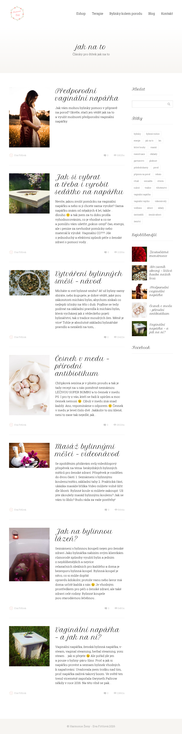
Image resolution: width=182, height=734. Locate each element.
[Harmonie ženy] (17, 13)
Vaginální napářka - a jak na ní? (159, 328)
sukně (137, 187)
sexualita (148, 181)
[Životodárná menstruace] (139, 254)
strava (160, 181)
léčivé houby (139, 147)
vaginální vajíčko (142, 201)
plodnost (153, 160)
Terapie (97, 13)
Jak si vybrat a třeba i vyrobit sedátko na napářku (89, 184)
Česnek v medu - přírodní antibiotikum (161, 309)
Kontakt (167, 13)
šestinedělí (138, 214)
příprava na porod (142, 174)
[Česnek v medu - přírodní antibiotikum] (139, 310)
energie (137, 140)
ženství (137, 221)
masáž (154, 147)
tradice (148, 187)
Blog (151, 13)
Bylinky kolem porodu (125, 13)
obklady (153, 154)
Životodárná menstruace (159, 254)
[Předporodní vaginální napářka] (139, 291)
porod (156, 167)
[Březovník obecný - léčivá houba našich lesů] (139, 272)
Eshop (81, 13)
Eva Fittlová (20, 155)
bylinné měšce (152, 133)
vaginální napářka (142, 194)
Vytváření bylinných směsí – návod (89, 277)
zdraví (150, 207)
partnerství (139, 160)
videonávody (161, 201)
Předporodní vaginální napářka (87, 94)
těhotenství (161, 187)
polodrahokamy (141, 167)
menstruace (139, 154)
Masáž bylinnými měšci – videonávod (87, 450)
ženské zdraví (155, 214)
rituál (136, 181)
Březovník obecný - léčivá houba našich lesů (161, 272)
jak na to (149, 140)
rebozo (158, 174)
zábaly (161, 207)
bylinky (137, 133)
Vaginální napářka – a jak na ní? (87, 633)
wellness (138, 207)
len (160, 140)
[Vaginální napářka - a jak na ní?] (139, 328)
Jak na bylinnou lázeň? (84, 535)
